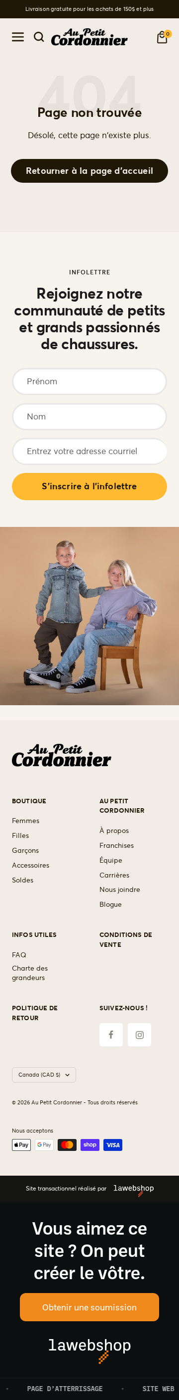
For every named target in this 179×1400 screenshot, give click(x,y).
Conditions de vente (125, 940)
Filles (20, 835)
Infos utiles (34, 935)
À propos (114, 830)
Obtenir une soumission (89, 1306)
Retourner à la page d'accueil (89, 170)
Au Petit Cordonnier (122, 806)
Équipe (110, 860)
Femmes (25, 820)
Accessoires (30, 865)
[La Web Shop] (130, 1189)
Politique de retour (35, 1013)
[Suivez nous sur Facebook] (111, 1034)
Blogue (110, 904)
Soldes (22, 880)
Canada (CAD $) (39, 1074)
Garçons (25, 850)
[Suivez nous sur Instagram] (139, 1034)
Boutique (29, 801)
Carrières (114, 875)
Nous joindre (119, 889)
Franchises (116, 845)
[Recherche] (39, 37)
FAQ (19, 954)
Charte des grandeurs (30, 973)
